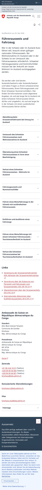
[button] (38, 421)
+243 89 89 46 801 (9, 373)
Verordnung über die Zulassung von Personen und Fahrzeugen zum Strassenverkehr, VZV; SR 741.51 (19, 284)
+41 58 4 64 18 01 (9, 368)
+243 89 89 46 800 (9, 371)
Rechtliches (6, 476)
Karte (4, 358)
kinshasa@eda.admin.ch (11, 376)
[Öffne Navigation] (39, 16)
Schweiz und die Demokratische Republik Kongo (19, 16)
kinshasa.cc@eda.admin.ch (13, 388)
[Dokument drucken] (34, 24)
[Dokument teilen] (39, 24)
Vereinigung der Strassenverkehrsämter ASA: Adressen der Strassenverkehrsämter (21, 274)
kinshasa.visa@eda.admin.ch (13, 401)
